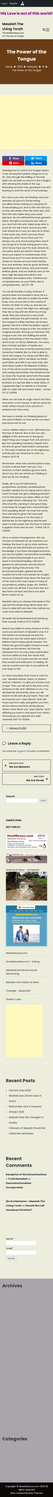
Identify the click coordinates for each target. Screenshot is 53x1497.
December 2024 (11, 1342)
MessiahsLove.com (16, 953)
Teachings (8, 1471)
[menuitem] (22, 3)
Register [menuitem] (14, 3)
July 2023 (7, 1390)
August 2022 (9, 1404)
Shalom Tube (13, 999)
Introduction (9, 1457)
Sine (13, 1493)
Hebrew (6, 1447)
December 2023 (11, 1376)
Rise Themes (36, 1493)
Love (5, 1462)
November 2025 (11, 1313)
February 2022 (10, 1428)
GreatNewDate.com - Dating (22, 961)
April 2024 (8, 1366)
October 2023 (10, 1380)
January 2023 (10, 1395)
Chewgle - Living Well (18, 991)
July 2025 (7, 1328)
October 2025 (10, 1318)
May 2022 (7, 1414)
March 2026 (9, 1304)
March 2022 (9, 1424)
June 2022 (8, 1409)
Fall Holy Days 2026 (20, 1090)
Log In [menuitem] (4, 3)
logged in (22, 751)
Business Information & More (22, 982)
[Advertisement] (26, 122)
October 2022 (10, 1400)
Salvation (7, 1467)
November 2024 (11, 1347)
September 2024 (12, 1352)
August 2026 (9, 1294)
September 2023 (12, 1385)
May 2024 (7, 1361)
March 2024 (9, 1371)
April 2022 (8, 1419)
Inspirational (9, 1452)
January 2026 (10, 1309)
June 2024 (8, 1357)
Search (10, 796)
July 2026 (7, 1299)
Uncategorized (10, 1476)
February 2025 (10, 1337)
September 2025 (12, 1323)
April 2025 (8, 1333)
